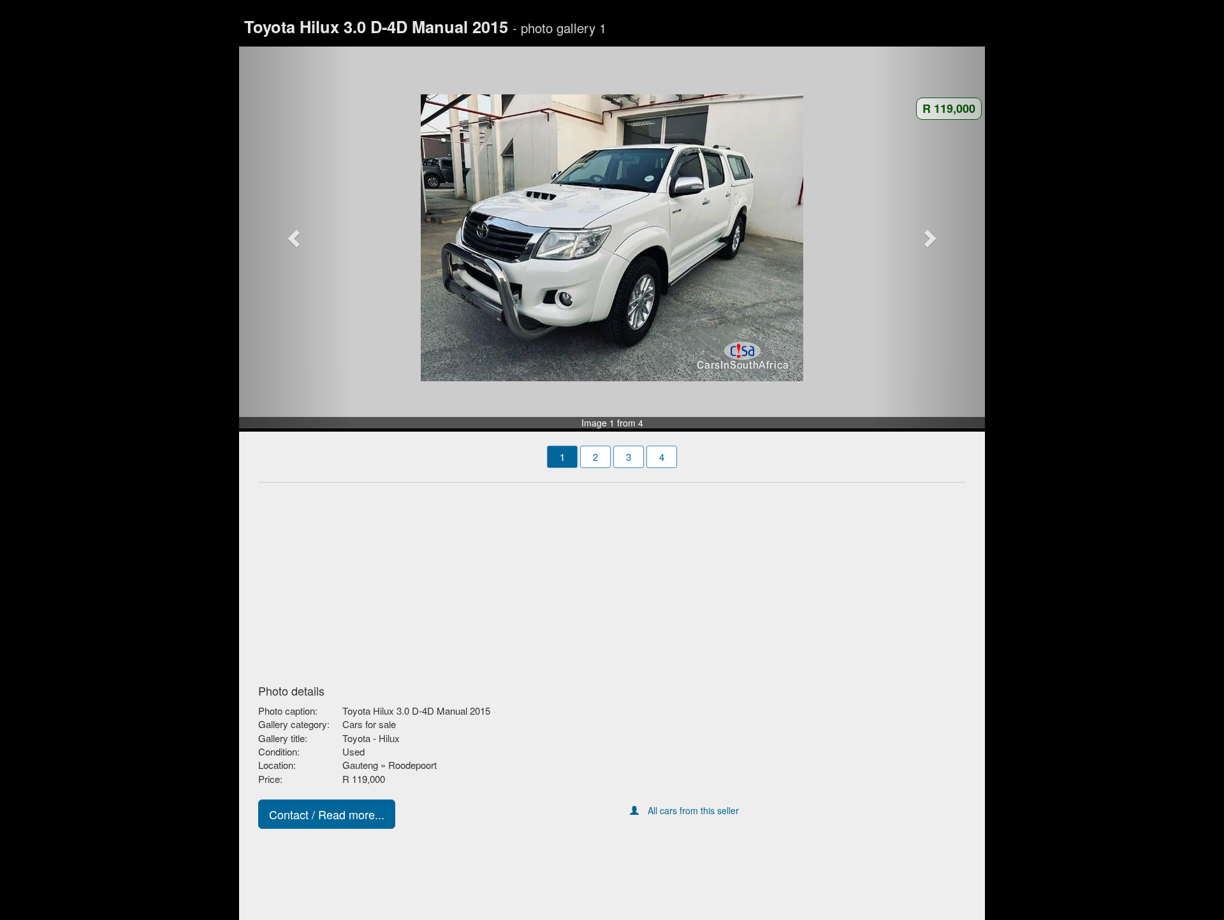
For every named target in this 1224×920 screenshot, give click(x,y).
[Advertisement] (612, 579)
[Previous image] (295, 238)
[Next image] (929, 238)
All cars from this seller (693, 810)
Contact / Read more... (326, 814)
